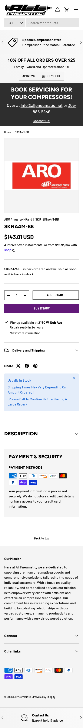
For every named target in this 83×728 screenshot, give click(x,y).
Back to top (41, 538)
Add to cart (56, 295)
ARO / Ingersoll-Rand (18, 219)
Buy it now (42, 308)
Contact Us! (41, 121)
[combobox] (41, 22)
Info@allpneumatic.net (42, 105)
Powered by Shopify (44, 696)
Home (7, 132)
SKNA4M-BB (22, 132)
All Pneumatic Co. (22, 696)
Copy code (53, 76)
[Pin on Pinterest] (35, 366)
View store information (25, 333)
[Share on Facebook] (27, 366)
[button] (67, 9)
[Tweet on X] (18, 366)
